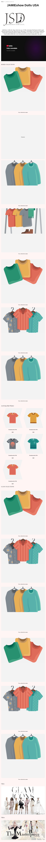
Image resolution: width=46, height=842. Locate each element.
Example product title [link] (12, 429)
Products (23, 137)
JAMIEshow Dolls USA (9, 1)
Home (2, 1)
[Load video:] (23, 830)
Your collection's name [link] (23, 112)
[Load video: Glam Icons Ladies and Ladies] (23, 800)
